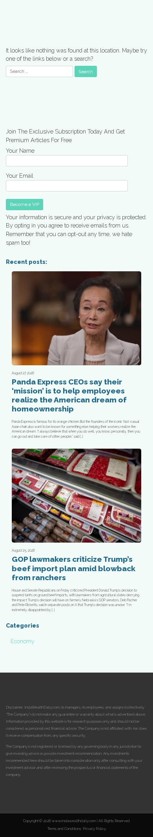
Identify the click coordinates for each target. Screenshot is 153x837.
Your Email (19, 175)
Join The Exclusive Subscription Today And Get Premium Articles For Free (65, 135)
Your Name (20, 150)
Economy (23, 641)
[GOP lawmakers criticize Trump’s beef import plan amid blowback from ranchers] (76, 496)
